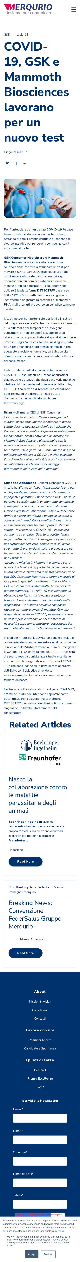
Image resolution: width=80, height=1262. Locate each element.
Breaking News (26, 887)
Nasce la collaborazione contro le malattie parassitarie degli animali (38, 795)
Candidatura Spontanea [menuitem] (40, 1048)
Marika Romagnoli (32, 939)
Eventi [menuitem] (40, 1087)
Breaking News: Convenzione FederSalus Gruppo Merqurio (35, 915)
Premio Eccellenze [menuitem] (40, 1078)
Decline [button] (48, 1254)
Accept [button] (31, 1254)
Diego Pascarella (15, 152)
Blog (12, 887)
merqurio (30, 892)
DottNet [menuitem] (40, 1070)
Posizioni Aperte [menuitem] (40, 1040)
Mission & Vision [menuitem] (40, 1001)
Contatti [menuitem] (40, 1018)
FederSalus (45, 887)
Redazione (16, 850)
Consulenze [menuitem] (40, 1010)
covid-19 (23, 34)
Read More (25, 861)
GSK (7, 34)
